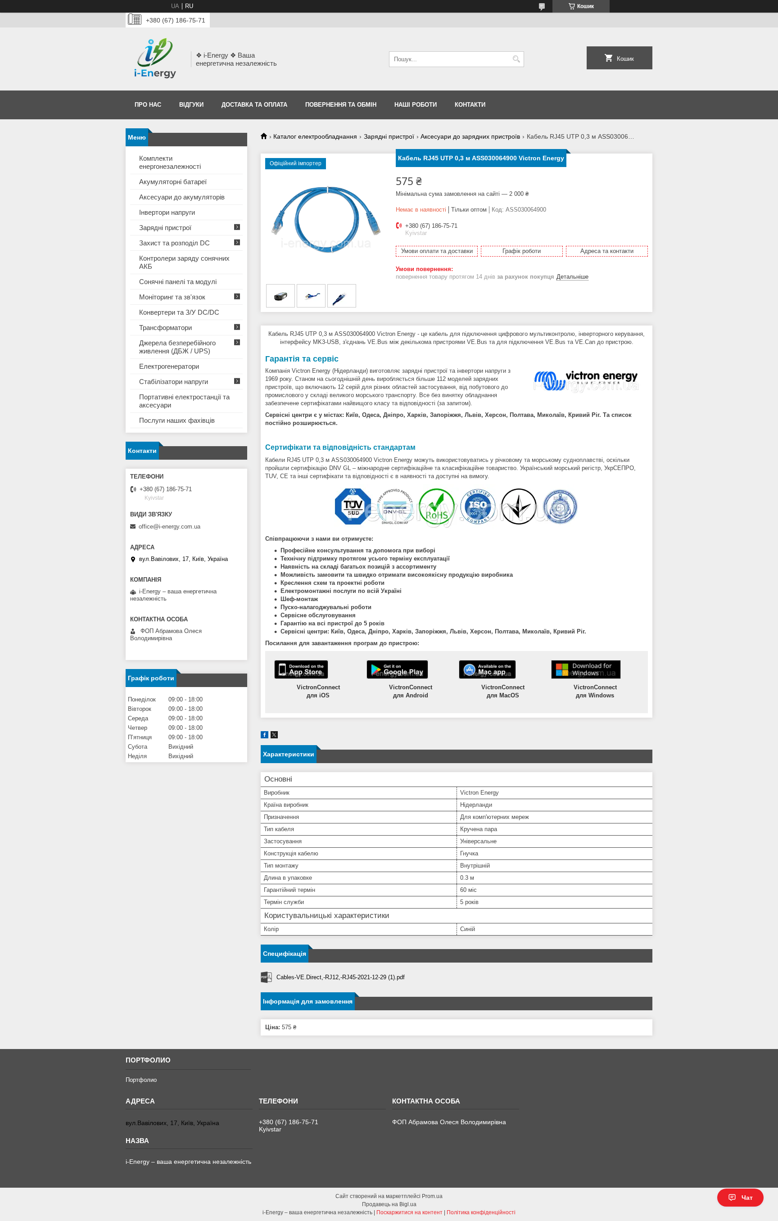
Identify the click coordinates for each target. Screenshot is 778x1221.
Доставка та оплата (254, 104)
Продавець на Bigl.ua (389, 1204)
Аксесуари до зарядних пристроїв (470, 136)
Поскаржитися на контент (409, 1212)
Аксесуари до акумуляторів (182, 197)
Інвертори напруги (167, 212)
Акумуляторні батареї (173, 181)
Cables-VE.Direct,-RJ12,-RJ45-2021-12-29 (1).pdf (340, 977)
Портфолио (141, 1079)
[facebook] (264, 736)
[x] (274, 736)
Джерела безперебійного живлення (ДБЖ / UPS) (177, 347)
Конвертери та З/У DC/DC (179, 312)
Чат (747, 1197)
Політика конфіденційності (481, 1212)
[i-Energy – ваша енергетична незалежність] (155, 59)
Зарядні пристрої (389, 136)
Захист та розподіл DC (174, 243)
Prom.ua (432, 1196)
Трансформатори (165, 327)
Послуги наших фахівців (177, 420)
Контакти (470, 104)
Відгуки (191, 104)
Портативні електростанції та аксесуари (184, 401)
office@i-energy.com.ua (169, 526)
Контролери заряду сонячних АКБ (184, 262)
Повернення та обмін (340, 104)
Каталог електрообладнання (315, 136)
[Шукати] (516, 59)
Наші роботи (415, 104)
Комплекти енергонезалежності (170, 162)
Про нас (148, 104)
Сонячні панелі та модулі (178, 281)
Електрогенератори (169, 366)
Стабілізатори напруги (173, 381)
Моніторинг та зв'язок (172, 297)
